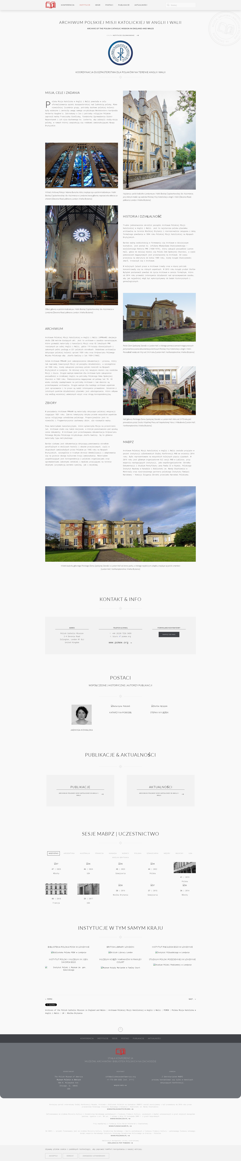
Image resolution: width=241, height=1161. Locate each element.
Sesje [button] (97, 5)
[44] (153, 863)
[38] (120, 885)
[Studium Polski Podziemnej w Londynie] (172, 964)
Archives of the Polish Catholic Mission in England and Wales (75, 1010)
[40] (56, 889)
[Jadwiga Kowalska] (82, 714)
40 (53, 898)
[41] (185, 867)
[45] (120, 863)
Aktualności (141, 5)
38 (117, 890)
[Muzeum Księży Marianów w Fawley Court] (120, 967)
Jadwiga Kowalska (82, 730)
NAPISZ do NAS (169, 634)
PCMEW (166, 1010)
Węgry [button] (167, 853)
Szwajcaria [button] (152, 853)
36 (181, 890)
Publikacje (124, 5)
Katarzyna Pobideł (120, 712)
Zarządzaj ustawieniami (94, 1156)
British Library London (120, 947)
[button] (120, 1029)
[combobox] (181, 5)
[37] (153, 885)
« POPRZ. (49, 999)
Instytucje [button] (84, 5)
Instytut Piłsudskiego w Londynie (172, 947)
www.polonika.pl (119, 1135)
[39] (88, 889)
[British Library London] (120, 952)
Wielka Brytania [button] (120, 857)
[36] (185, 885)
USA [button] (190, 853)
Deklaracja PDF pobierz (119, 1143)
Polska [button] (137, 853)
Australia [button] (85, 853)
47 (53, 869)
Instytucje (102, 1038)
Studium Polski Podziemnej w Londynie (172, 959)
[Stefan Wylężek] (159, 706)
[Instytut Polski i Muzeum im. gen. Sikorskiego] (68, 968)
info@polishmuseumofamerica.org (120, 1076)
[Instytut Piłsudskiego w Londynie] (172, 952)
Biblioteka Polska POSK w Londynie (68, 947)
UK (63, 1013)
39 (85, 898)
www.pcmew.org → (120, 642)
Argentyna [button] (69, 853)
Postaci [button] (109, 5)
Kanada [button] (113, 853)
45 (117, 869)
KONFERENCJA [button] (67, 5)
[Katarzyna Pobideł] (120, 706)
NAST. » (192, 999)
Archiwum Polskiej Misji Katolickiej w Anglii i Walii (134, 1010)
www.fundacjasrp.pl (119, 1126)
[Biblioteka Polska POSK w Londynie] (68, 952)
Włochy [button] (179, 853)
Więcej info (119, 1085)
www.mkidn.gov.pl (119, 1119)
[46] (88, 863)
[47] (56, 863)
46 (85, 869)
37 (149, 890)
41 (181, 877)
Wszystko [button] (53, 853)
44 (149, 869)
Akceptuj (53, 1156)
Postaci (125, 1038)
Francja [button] (99, 853)
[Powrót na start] (50, 5)
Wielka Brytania (74, 1013)
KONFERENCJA (87, 1038)
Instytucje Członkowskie (123, 35)
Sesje (114, 1038)
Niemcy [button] (125, 853)
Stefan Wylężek (159, 712)
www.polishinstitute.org (119, 1109)
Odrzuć (70, 1156)
